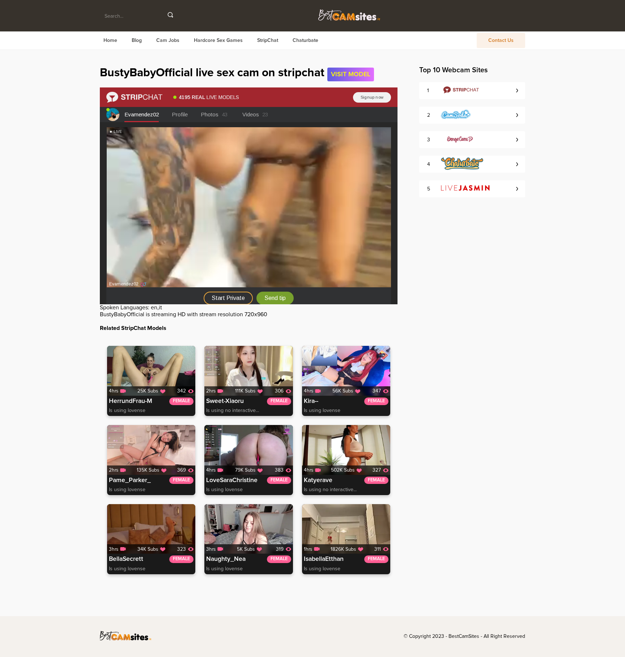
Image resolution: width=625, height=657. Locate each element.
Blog (137, 40)
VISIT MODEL (350, 74)
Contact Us (501, 40)
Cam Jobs (167, 40)
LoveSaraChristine (232, 480)
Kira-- (311, 401)
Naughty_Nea (226, 559)
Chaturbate (305, 40)
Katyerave (318, 480)
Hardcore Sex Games (218, 40)
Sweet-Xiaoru (225, 401)
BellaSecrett (126, 559)
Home (110, 40)
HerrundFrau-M (130, 401)
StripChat (267, 40)
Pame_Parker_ (130, 480)
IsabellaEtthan (324, 559)
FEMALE (181, 401)
